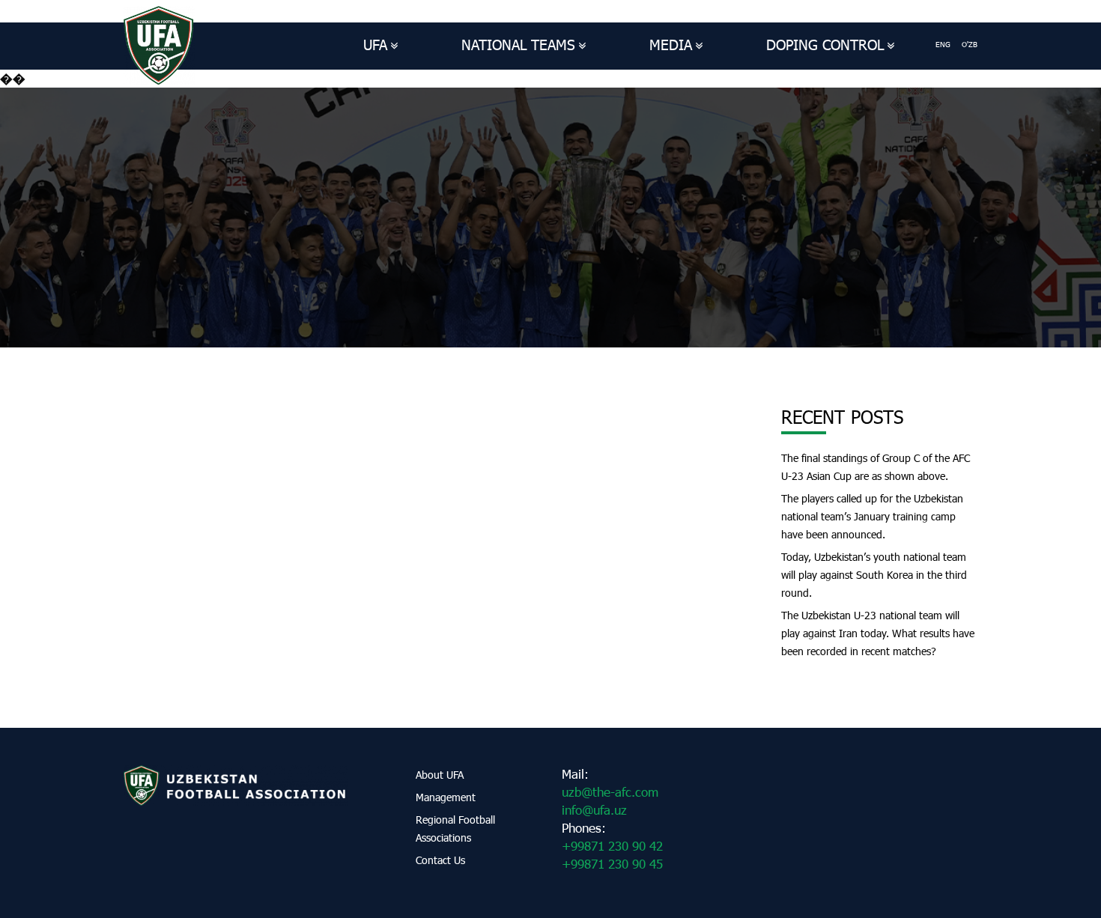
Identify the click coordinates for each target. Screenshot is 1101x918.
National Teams (518, 44)
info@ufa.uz (594, 810)
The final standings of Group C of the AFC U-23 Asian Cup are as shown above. (875, 467)
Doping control (825, 44)
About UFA (440, 774)
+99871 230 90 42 (612, 846)
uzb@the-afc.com (610, 792)
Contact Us (440, 860)
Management (446, 797)
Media (670, 44)
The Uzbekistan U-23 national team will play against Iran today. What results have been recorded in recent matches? (877, 633)
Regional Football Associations (455, 828)
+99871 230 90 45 (612, 864)
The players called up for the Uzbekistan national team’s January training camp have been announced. (872, 516)
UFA (375, 44)
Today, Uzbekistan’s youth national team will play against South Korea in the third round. (874, 574)
